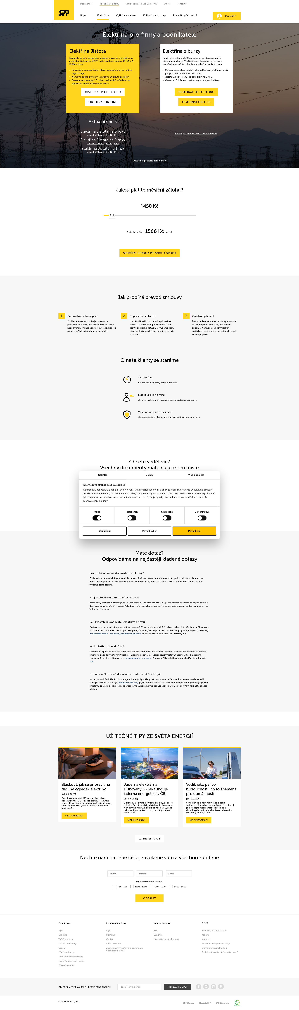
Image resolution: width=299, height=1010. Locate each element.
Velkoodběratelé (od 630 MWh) (141, 3)
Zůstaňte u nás (66, 965)
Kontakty (181, 3)
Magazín (206, 939)
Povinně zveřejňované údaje (216, 943)
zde (91, 661)
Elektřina (103, 15)
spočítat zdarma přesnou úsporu (149, 253)
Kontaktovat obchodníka (166, 939)
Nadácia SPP (205, 1003)
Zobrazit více (149, 838)
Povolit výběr (149, 531)
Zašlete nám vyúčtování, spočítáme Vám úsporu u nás (124, 949)
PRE (116, 134)
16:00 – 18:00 (180, 887)
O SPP (167, 3)
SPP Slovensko (222, 1003)
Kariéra (205, 935)
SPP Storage (188, 1003)
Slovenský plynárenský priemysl (125, 633)
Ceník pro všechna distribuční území (196, 133)
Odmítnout (105, 531)
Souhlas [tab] (102, 475)
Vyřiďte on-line (126, 15)
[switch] (132, 518)
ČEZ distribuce (95, 134)
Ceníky (61, 948)
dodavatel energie (99, 633)
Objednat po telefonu (103, 92)
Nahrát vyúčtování (185, 15)
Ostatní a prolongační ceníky (149, 160)
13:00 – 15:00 (160, 887)
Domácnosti (86, 3)
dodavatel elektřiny (128, 682)
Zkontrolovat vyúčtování (70, 956)
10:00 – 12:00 (141, 887)
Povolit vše (194, 531)
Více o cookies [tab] (196, 475)
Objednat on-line (103, 102)
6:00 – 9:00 (122, 887)
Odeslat (149, 898)
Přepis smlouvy (66, 952)
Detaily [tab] (149, 475)
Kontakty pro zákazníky (214, 930)
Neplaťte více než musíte (71, 961)
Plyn (83, 15)
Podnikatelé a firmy (109, 3)
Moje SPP (230, 15)
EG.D (109, 134)
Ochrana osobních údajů (214, 948)
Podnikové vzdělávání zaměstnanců (220, 952)
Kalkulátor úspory (154, 15)
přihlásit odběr (177, 987)
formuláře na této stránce (138, 658)
